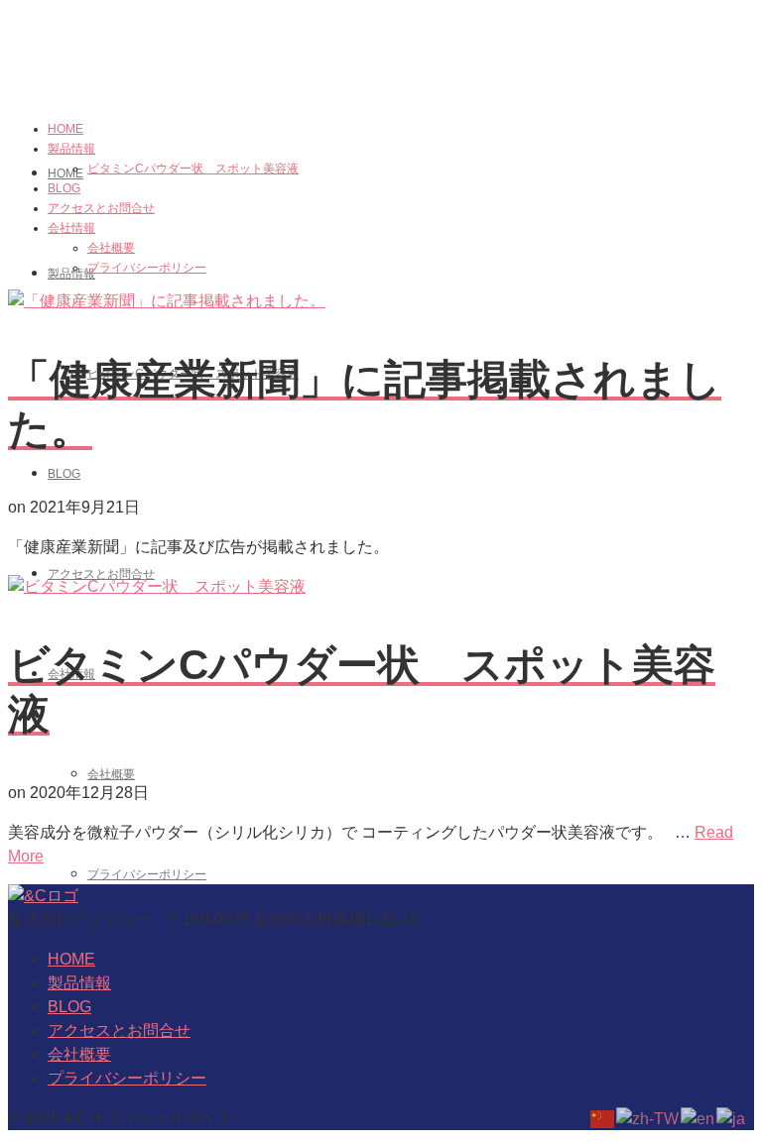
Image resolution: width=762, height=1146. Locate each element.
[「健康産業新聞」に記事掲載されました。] (166, 300)
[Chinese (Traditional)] (648, 1117)
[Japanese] (731, 1117)
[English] (698, 1117)
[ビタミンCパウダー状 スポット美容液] (157, 586)
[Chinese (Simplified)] (603, 1117)
